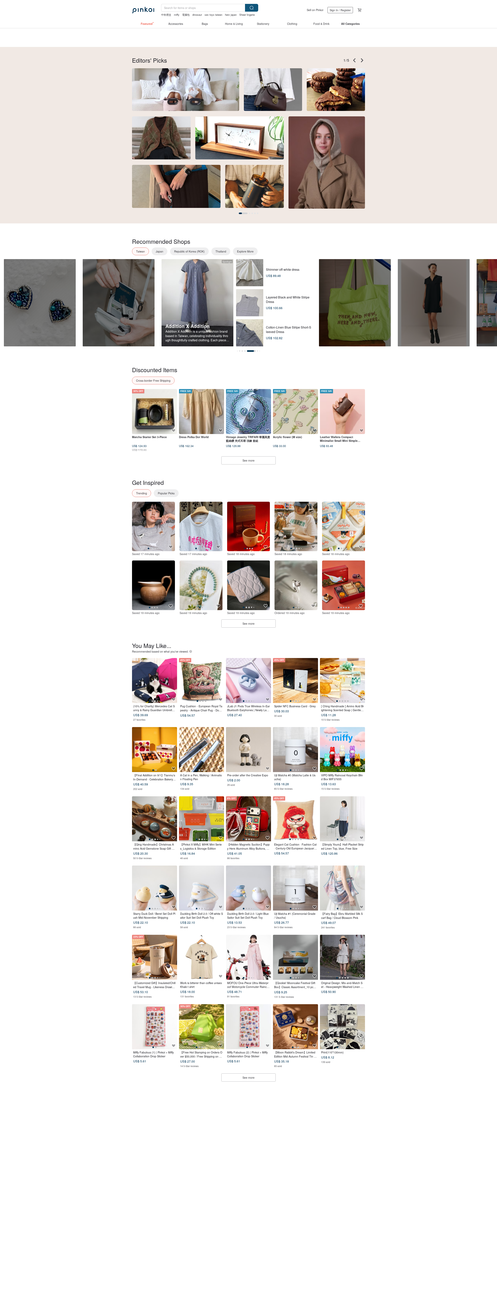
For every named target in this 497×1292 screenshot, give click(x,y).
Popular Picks (166, 493)
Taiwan (140, 251)
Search (251, 8)
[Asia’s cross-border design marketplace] (143, 10)
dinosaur (197, 14)
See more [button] (248, 1077)
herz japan (231, 14)
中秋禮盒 (166, 14)
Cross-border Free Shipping (153, 380)
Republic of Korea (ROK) (189, 251)
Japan (159, 251)
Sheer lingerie (247, 14)
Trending (141, 493)
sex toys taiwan (213, 14)
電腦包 (186, 14)
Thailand (220, 251)
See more (248, 460)
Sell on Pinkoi (315, 10)
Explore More (245, 251)
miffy (176, 14)
